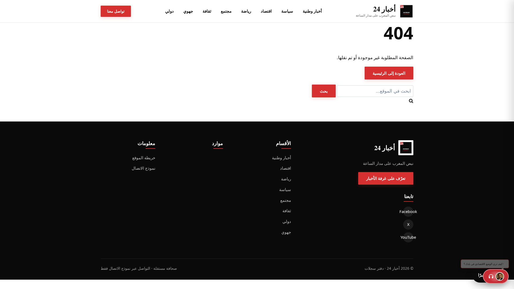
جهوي (188, 11)
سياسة (287, 11)
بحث (324, 91)
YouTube (408, 237)
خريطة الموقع (143, 157)
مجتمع (226, 11)
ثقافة (207, 11)
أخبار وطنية (312, 11)
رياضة (246, 11)
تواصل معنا (115, 11)
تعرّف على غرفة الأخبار (385, 178)
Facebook (408, 211)
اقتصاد (266, 11)
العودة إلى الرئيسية (389, 73)
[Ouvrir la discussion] (496, 276)
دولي (169, 11)
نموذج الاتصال (143, 168)
